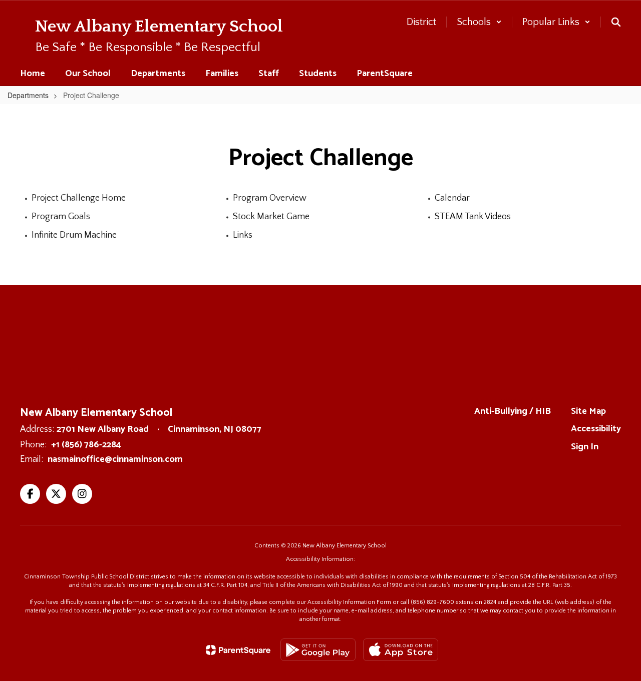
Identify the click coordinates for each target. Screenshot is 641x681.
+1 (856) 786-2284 (86, 444)
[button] (479, 22)
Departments (28, 95)
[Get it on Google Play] (318, 649)
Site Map (588, 411)
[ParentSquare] (238, 649)
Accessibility (596, 428)
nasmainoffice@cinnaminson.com (115, 459)
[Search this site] (616, 22)
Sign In (584, 446)
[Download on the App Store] (400, 649)
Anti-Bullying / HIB (512, 411)
